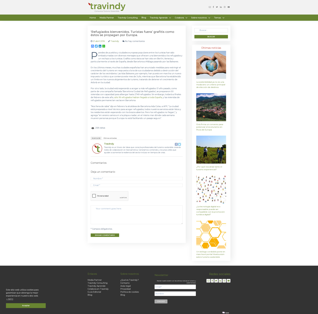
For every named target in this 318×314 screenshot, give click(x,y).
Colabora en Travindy (98, 289)
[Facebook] (176, 144)
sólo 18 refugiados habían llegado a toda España (138, 97)
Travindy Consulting (98, 283)
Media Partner (95, 280)
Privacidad (125, 289)
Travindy (109, 143)
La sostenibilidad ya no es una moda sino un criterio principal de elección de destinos (210, 85)
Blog (143, 17)
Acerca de (96, 138)
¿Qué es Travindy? (129, 280)
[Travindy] (97, 148)
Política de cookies (129, 292)
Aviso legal (125, 286)
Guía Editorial (94, 292)
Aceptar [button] (26, 305)
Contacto (125, 283)
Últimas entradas (110, 138)
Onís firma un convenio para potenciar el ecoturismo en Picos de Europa (209, 127)
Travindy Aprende (96, 286)
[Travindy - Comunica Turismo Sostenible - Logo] (107, 7)
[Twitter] (179, 144)
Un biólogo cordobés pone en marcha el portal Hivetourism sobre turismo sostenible (210, 254)
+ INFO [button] (9, 299)
